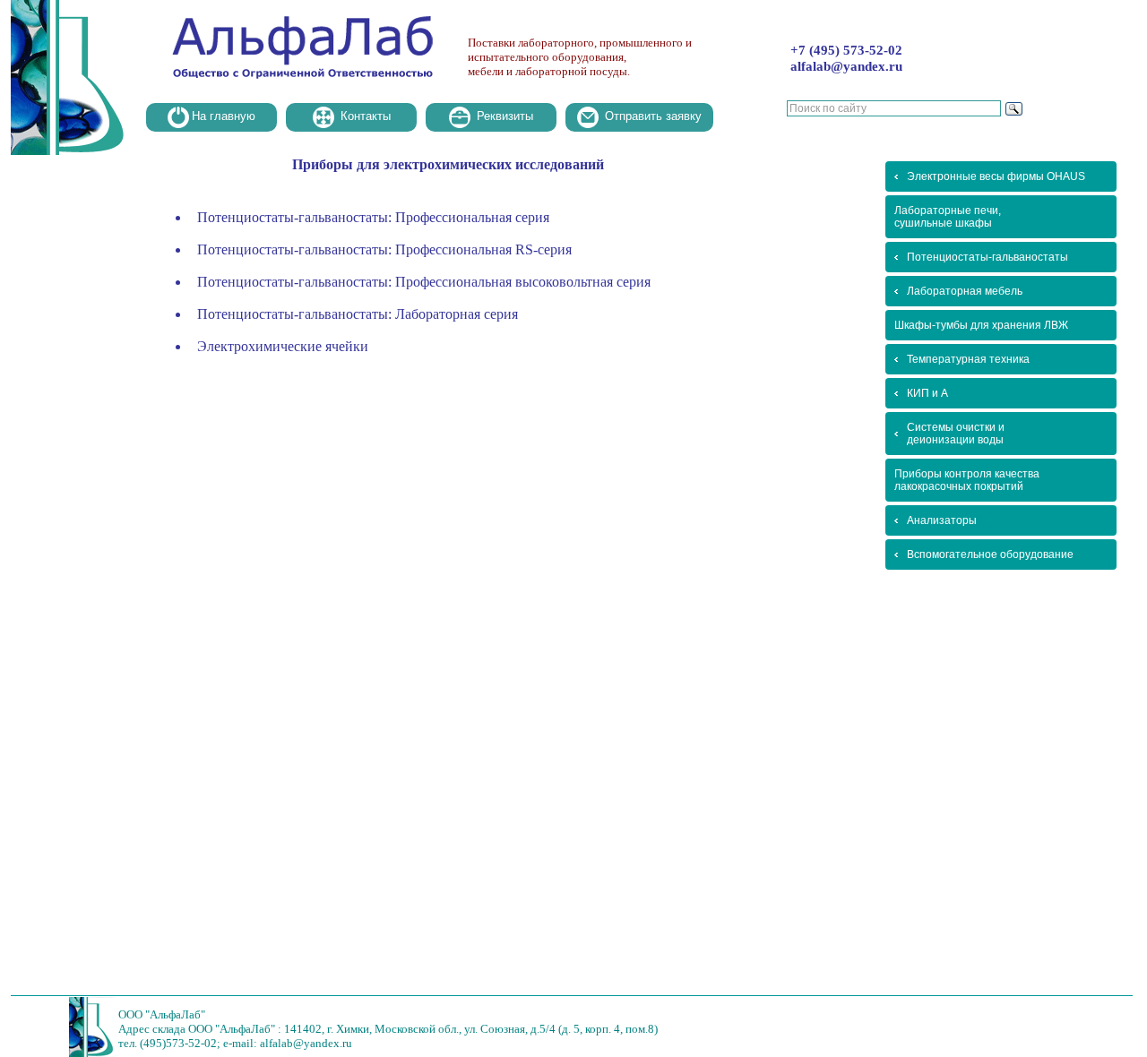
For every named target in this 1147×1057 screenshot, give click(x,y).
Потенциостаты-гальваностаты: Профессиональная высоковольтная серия (424, 281)
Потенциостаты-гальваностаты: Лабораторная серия (357, 314)
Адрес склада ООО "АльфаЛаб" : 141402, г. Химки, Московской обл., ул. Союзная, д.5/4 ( (340, 1029)
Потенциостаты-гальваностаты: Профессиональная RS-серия (384, 249)
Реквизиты (503, 116)
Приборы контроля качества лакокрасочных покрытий (966, 480)
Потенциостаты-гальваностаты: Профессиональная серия (373, 217)
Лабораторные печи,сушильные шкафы (947, 216)
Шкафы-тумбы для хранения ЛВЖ (981, 325)
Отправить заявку (651, 116)
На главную (223, 116)
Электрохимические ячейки (282, 346)
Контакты (364, 116)
